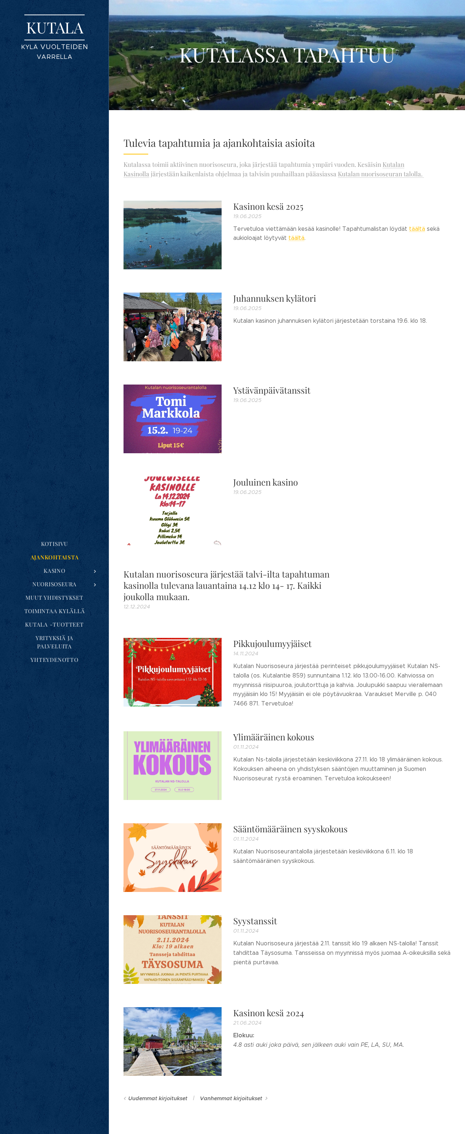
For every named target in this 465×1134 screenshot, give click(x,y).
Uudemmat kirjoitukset (157, 1098)
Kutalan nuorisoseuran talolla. (381, 173)
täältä (417, 228)
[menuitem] (54, 544)
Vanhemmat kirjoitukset (231, 1098)
